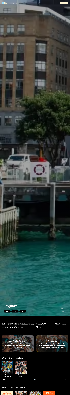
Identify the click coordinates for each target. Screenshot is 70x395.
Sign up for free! (60, 377)
